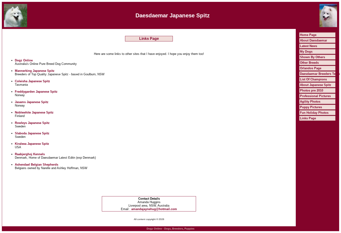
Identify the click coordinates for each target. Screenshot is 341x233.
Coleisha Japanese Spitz (32, 81)
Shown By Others (312, 57)
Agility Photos (310, 101)
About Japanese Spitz (315, 85)
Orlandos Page (310, 68)
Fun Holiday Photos (314, 112)
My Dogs (306, 51)
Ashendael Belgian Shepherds (36, 164)
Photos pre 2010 (311, 90)
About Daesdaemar (313, 40)
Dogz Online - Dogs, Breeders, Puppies (170, 228)
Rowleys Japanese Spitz (32, 123)
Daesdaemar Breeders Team (320, 74)
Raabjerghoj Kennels (30, 154)
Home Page (308, 35)
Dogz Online (24, 60)
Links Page (308, 118)
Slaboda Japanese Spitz (32, 133)
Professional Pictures (315, 96)
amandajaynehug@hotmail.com (154, 209)
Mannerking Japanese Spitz (35, 70)
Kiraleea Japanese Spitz (32, 143)
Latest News (308, 46)
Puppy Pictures (311, 107)
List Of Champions (313, 79)
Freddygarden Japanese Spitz (36, 91)
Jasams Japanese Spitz (31, 102)
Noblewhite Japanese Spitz (34, 112)
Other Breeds (309, 62)
